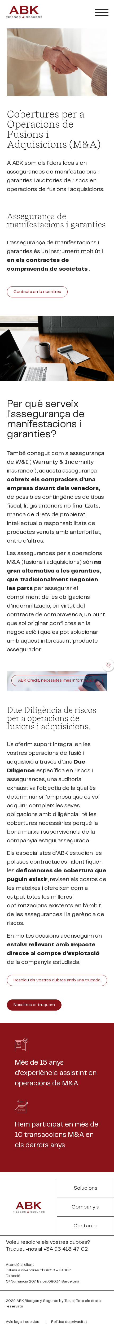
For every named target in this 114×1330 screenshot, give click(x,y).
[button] (37, 291)
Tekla (69, 1301)
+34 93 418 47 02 (65, 1249)
